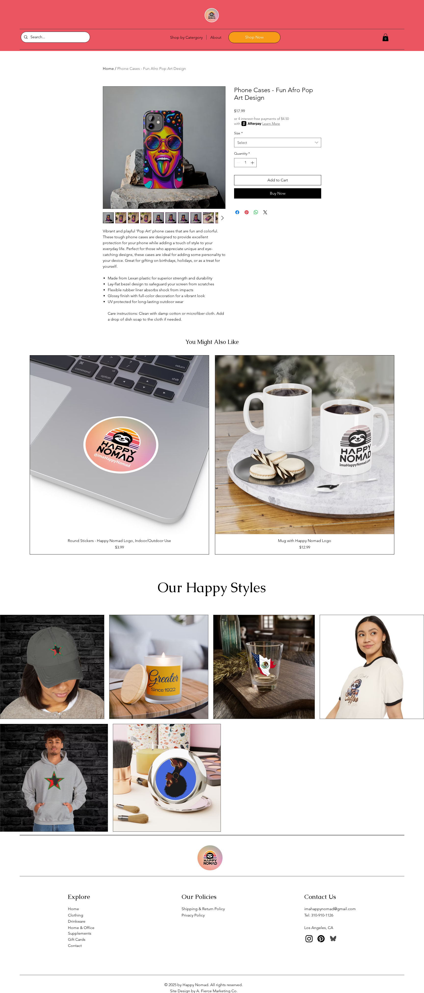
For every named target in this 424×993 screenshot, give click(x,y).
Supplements (79, 933)
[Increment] (253, 162)
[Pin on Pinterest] (247, 212)
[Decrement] (238, 162)
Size (238, 133)
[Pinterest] (321, 938)
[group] (212, 455)
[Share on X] (265, 212)
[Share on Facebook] (237, 212)
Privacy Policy (193, 915)
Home (108, 68)
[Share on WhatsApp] (256, 212)
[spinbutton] (245, 162)
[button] (385, 37)
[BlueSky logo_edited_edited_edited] (333, 938)
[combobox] (277, 142)
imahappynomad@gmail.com (330, 908)
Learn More (271, 123)
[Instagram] (309, 938)
